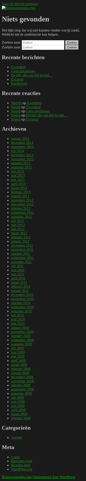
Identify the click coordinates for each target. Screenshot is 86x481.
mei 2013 (18, 180)
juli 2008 (17, 397)
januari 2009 (20, 373)
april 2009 (18, 360)
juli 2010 (17, 315)
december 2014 (22, 143)
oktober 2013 (20, 163)
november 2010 (22, 299)
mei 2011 (17, 274)
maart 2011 (19, 282)
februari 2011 (20, 286)
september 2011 (22, 258)
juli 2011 (17, 266)
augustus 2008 (21, 393)
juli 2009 (17, 348)
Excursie (17, 79)
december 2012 (22, 200)
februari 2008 (21, 418)
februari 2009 (21, 369)
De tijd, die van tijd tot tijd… (32, 75)
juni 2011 (18, 270)
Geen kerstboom (23, 71)
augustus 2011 (21, 262)
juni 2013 (18, 175)
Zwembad (18, 67)
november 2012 (22, 204)
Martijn (16, 103)
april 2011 (18, 278)
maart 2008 (19, 414)
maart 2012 (19, 233)
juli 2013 (17, 171)
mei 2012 (18, 229)
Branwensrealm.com (17, 477)
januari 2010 (20, 328)
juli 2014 (17, 151)
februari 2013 (21, 192)
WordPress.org (21, 469)
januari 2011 (20, 291)
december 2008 (22, 377)
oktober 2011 (20, 254)
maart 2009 (19, 365)
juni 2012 (18, 225)
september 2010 (22, 307)
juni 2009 (18, 352)
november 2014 (22, 147)
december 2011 (22, 245)
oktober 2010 (20, 303)
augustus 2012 (21, 217)
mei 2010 (18, 323)
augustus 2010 (21, 311)
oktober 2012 (20, 208)
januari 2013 (20, 196)
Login (15, 457)
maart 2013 (19, 188)
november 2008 (22, 381)
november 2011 (22, 249)
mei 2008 (18, 406)
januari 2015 (20, 138)
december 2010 (22, 295)
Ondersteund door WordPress (54, 477)
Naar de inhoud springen (20, 4)
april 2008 (18, 410)
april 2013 (18, 184)
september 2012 (22, 212)
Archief (16, 437)
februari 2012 (21, 237)
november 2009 (22, 332)
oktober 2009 (20, 336)
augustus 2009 (21, 344)
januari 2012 (20, 241)
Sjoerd (15, 107)
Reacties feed (20, 465)
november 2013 (22, 159)
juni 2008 (18, 402)
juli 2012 (17, 221)
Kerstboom (19, 83)
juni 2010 (18, 319)
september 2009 (22, 340)
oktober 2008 (20, 385)
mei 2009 (18, 356)
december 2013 (22, 155)
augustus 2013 (21, 167)
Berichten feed (21, 461)
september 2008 (22, 389)
